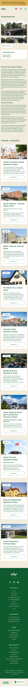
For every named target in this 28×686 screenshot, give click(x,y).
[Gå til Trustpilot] (6, 682)
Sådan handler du (14, 648)
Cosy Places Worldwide (14, 619)
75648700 (20, 672)
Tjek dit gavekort (14, 663)
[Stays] (3, 8)
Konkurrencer (14, 604)
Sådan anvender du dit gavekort (14, 659)
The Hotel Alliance (14, 617)
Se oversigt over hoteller (14, 630)
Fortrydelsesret (14, 661)
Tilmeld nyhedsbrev (14, 606)
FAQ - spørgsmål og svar (14, 597)
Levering (14, 650)
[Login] (21, 9)
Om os (14, 591)
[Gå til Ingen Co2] (19, 682)
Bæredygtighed (14, 634)
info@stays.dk (8, 672)
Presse (14, 601)
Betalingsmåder (14, 656)
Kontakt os (14, 593)
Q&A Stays (14, 595)
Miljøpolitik (14, 632)
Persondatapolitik (14, 637)
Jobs (14, 608)
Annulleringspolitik (14, 599)
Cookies (14, 639)
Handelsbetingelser (14, 652)
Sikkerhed (14, 654)
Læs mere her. (21, 3)
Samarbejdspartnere (14, 621)
